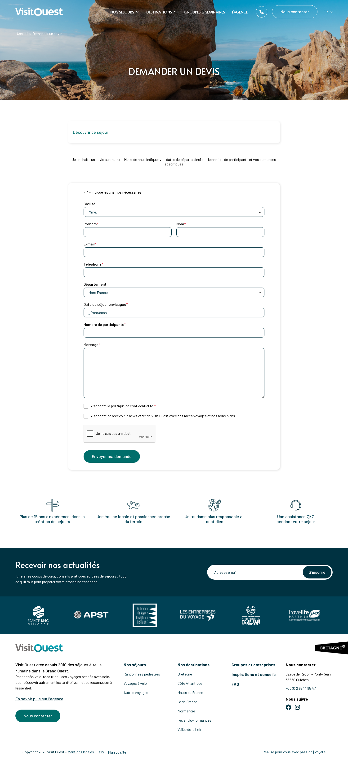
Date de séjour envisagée (106, 304)
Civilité (89, 203)
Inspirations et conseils (254, 674)
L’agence (240, 11)
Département (95, 284)
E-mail (90, 244)
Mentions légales (81, 752)
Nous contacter (295, 11)
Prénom (91, 224)
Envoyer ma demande (112, 456)
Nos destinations (194, 664)
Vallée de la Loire (190, 729)
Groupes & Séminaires (204, 11)
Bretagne (185, 674)
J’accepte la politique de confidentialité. (123, 406)
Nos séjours (122, 11)
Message (92, 344)
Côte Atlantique (190, 683)
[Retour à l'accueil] (39, 11)
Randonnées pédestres (142, 674)
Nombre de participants (105, 324)
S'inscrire (317, 572)
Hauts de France (190, 692)
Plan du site (117, 752)
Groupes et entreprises (253, 664)
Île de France (187, 701)
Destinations (159, 11)
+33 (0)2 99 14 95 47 (301, 688)
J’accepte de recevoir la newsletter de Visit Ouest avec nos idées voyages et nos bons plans (163, 415)
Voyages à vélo (135, 683)
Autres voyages (136, 692)
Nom (181, 224)
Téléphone (93, 264)
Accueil (22, 33)
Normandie (186, 711)
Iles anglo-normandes (194, 720)
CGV (101, 752)
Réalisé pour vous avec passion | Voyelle (294, 752)
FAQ (235, 684)
